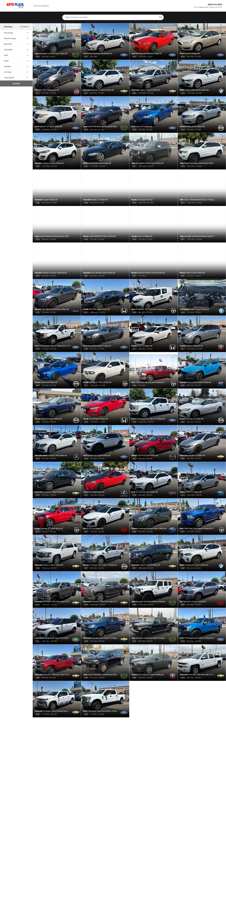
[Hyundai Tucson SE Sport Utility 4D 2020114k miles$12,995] (57, 168)
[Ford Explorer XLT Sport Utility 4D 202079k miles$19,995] (105, 461)
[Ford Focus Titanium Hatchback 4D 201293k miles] (105, 59)
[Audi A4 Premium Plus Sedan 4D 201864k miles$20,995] (153, 497)
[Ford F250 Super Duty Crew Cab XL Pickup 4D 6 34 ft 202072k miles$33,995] (105, 716)
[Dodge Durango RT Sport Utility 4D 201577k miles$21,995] (57, 534)
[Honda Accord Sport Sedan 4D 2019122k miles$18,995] (105, 424)
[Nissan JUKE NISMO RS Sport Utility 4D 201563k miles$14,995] (105, 241)
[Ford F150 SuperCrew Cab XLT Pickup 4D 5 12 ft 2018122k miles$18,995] (153, 424)
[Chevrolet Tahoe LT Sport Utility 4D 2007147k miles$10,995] (153, 95)
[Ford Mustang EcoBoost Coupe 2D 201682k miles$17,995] (105, 351)
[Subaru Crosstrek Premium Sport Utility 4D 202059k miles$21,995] (153, 534)
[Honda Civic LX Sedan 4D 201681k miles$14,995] (153, 241)
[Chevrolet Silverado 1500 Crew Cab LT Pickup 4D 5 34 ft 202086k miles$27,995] (57, 680)
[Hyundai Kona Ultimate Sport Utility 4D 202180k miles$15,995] (105, 278)
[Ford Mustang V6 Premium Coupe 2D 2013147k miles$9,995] (153, 59)
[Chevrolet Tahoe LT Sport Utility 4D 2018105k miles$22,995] (57, 570)
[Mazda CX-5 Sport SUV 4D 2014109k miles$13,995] (153, 205)
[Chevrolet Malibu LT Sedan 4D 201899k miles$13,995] (105, 205)
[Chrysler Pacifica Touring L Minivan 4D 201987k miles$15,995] (57, 278)
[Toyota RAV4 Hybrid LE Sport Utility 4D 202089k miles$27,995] (153, 680)
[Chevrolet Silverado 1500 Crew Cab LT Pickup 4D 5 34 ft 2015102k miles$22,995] (57, 607)
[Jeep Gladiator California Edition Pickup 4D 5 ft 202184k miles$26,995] (153, 643)
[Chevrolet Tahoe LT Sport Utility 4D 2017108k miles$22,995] (153, 570)
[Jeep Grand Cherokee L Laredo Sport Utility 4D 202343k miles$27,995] (105, 680)
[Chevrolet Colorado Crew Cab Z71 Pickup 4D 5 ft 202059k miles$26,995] (105, 643)
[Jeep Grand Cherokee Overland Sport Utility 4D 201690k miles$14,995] (57, 241)
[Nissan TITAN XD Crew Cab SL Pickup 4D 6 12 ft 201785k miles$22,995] (105, 570)
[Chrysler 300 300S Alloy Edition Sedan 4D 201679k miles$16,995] (57, 314)
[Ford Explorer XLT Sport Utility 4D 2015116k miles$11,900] (57, 132)
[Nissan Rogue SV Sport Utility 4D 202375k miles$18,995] (57, 424)
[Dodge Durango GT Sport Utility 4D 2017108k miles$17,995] (105, 387)
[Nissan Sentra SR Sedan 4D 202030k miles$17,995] (57, 387)
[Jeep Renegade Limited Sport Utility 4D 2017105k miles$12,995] (153, 168)
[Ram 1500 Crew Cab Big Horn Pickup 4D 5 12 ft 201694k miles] (153, 387)
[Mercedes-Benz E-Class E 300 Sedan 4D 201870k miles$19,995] (57, 461)
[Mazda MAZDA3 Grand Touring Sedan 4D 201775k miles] (153, 278)
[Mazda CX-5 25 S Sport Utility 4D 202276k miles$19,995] (153, 461)
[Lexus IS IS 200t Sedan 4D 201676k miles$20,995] (105, 497)
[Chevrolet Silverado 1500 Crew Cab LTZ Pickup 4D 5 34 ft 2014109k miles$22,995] (105, 607)
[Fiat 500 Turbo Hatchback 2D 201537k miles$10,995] (57, 95)
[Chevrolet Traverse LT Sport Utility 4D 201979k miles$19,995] (57, 497)
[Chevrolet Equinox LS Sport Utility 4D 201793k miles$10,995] (105, 95)
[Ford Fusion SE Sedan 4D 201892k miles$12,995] (153, 132)
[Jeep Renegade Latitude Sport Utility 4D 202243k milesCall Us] (57, 59)
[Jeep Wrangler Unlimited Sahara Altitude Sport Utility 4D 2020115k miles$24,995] (153, 607)
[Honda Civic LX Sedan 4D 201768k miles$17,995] (153, 351)
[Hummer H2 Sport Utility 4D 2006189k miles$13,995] (57, 205)
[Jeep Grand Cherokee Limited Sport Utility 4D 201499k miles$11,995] (105, 132)
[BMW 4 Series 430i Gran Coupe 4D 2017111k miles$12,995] (105, 168)
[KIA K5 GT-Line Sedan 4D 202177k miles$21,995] (105, 534)
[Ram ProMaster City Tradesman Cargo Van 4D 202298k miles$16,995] (153, 314)
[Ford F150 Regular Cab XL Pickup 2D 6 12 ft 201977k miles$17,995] (57, 351)
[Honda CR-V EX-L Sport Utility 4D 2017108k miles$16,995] (105, 314)
